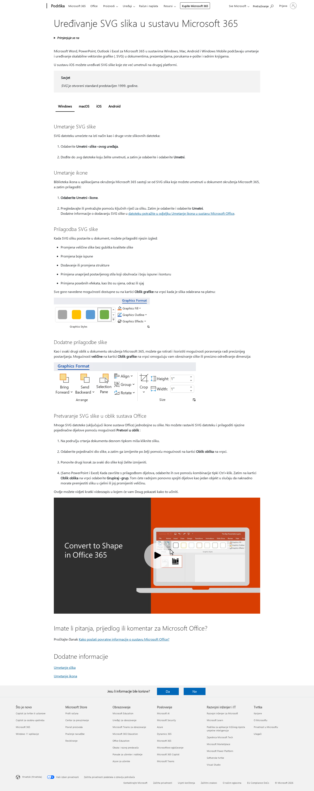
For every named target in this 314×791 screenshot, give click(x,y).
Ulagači (258, 733)
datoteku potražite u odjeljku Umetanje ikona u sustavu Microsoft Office (181, 213)
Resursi (168, 6)
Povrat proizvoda (74, 727)
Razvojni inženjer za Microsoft (222, 713)
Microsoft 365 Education (125, 733)
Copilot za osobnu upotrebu (30, 720)
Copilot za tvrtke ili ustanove (30, 713)
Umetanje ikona (65, 676)
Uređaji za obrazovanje (124, 720)
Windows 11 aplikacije (27, 733)
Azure (160, 727)
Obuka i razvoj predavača (126, 747)
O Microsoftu (260, 720)
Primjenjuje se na (68, 38)
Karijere (258, 713)
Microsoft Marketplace (218, 744)
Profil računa (71, 713)
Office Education (121, 740)
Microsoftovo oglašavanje (170, 747)
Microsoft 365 (77, 6)
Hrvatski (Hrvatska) (32, 776)
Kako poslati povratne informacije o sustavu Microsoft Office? (124, 639)
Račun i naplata (148, 6)
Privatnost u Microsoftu (266, 727)
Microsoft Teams (165, 761)
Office (94, 6)
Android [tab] (114, 106)
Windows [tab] (65, 106)
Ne (194, 691)
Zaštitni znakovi (209, 782)
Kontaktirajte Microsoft (135, 782)
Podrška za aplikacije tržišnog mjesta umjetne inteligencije (226, 728)
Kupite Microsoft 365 (195, 6)
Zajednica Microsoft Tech (220, 737)
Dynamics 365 (164, 733)
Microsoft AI (163, 713)
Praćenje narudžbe (75, 733)
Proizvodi (109, 6)
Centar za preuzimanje (77, 720)
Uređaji (127, 6)
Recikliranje (71, 740)
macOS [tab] (84, 106)
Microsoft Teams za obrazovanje (129, 727)
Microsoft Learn (215, 720)
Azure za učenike (121, 761)
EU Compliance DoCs (258, 782)
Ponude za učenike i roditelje (127, 754)
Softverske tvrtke (215, 757)
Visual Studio (213, 764)
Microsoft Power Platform (220, 751)
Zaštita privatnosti (162, 782)
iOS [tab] (99, 106)
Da (168, 691)
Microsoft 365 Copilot (168, 754)
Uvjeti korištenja (186, 782)
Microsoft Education (123, 713)
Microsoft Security (166, 720)
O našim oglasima (232, 782)
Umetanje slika (65, 667)
